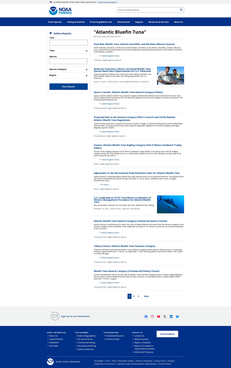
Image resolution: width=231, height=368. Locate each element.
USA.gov (171, 361)
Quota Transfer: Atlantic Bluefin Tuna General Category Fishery (128, 92)
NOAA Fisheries (165, 364)
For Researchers (111, 333)
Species (53, 56)
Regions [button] (139, 22)
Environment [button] (124, 22)
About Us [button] (178, 22)
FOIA (114, 361)
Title (51, 37)
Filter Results (68, 86)
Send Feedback (167, 334)
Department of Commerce (104, 364)
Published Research (115, 335)
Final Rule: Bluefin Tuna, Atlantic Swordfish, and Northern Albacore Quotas (134, 44)
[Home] (59, 10)
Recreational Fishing (87, 346)
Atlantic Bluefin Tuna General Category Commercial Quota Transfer (130, 221)
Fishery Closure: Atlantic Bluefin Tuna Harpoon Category (124, 246)
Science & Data (112, 339)
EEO (107, 361)
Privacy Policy (160, 361)
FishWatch (54, 342)
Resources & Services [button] (159, 22)
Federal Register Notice (110, 56)
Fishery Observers (86, 349)
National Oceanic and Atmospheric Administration (137, 364)
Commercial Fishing (86, 342)
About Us (53, 335)
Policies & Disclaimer (144, 361)
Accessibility (98, 361)
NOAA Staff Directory (143, 352)
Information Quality (125, 361)
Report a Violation (142, 342)
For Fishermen (81, 333)
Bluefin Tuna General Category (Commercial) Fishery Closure (126, 271)
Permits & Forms (85, 339)
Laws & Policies (56, 339)
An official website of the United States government (84, 2)
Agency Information (56, 333)
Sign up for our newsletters (75, 316)
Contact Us (137, 333)
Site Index (53, 346)
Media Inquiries (141, 339)
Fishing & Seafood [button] (75, 22)
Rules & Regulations (87, 335)
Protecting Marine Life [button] (101, 22)
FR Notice (105, 184)
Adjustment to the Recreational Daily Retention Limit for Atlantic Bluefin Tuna (137, 173)
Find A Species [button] (55, 22)
